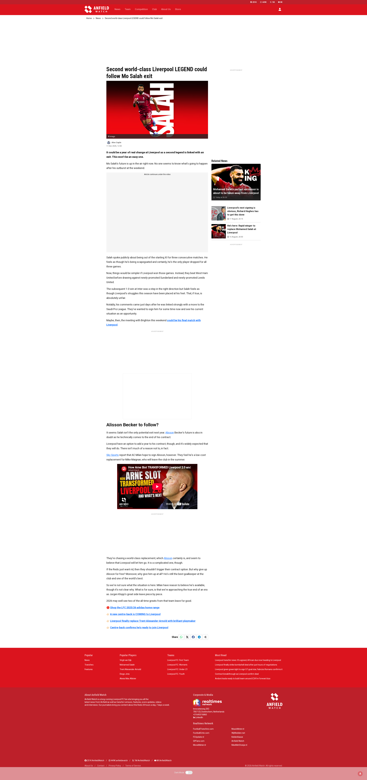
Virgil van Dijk (125, 660)
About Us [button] (166, 9)
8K (281, 2)
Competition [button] (141, 9)
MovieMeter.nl (199, 745)
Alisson (169, 432)
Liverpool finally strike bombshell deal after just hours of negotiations (246, 665)
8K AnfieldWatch (164, 760)
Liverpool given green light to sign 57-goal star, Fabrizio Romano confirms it (248, 669)
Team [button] (128, 9)
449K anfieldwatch (119, 760)
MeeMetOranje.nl (239, 745)
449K (264, 2)
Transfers (89, 665)
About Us (89, 765)
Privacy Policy (115, 765)
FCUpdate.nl (198, 737)
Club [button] (154, 9)
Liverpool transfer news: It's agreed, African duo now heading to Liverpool (248, 660)
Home (89, 18)
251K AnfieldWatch (95, 760)
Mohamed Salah (127, 665)
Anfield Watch (238, 741)
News (98, 18)
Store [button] (178, 9)
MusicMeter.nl (238, 729)
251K (254, 2)
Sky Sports (112, 454)
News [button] (117, 9)
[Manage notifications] (360, 773)
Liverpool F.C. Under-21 (177, 669)
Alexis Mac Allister (128, 678)
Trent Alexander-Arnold (130, 669)
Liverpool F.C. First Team (178, 660)
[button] (279, 9)
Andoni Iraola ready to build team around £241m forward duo (242, 678)
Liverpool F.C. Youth (176, 674)
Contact (100, 765)
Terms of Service (133, 765)
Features (89, 669)
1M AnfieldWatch (142, 760)
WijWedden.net (238, 733)
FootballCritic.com (201, 733)
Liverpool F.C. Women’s (177, 665)
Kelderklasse (237, 737)
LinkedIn (199, 717)
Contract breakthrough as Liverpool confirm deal (237, 674)
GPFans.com (198, 741)
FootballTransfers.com (203, 729)
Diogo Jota (124, 674)
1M (273, 2)
